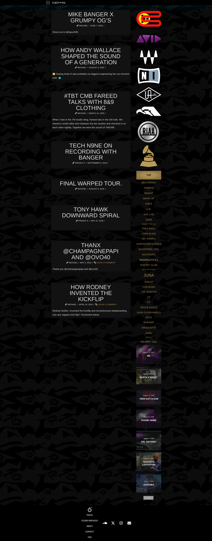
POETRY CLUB (148, 265)
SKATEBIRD (149, 254)
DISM (149, 219)
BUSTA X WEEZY (149, 377)
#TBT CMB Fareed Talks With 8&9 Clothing (90, 102)
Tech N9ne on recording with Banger (91, 151)
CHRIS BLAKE (149, 233)
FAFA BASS (148, 228)
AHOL (148, 333)
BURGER (149, 322)
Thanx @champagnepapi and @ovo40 (90, 251)
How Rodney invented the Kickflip (91, 293)
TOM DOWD (148, 287)
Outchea (148, 484)
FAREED (149, 188)
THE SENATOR (148, 292)
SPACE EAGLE (148, 307)
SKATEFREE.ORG (148, 249)
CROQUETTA (148, 327)
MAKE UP (148, 198)
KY (148, 302)
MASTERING (149, 182)
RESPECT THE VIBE (149, 224)
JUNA (149, 275)
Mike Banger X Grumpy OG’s (91, 17)
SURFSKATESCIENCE (149, 244)
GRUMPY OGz (149, 341)
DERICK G (148, 337)
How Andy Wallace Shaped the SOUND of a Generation (91, 56)
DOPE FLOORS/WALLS (149, 312)
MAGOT (148, 193)
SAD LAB (149, 214)
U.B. (148, 209)
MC (148, 356)
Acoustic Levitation (148, 463)
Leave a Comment (105, 263)
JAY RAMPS (149, 238)
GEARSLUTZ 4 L (148, 259)
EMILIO (149, 281)
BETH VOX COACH (148, 269)
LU (148, 296)
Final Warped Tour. (91, 183)
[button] (48, 2)
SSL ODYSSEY (148, 442)
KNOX (148, 203)
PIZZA (149, 317)
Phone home (148, 420)
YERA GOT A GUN (148, 399)
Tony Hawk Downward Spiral (91, 212)
